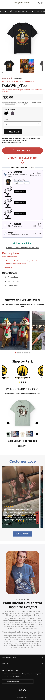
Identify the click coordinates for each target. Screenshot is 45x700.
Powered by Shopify (22, 697)
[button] (22, 174)
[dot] (15, 352)
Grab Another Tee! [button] (19, 191)
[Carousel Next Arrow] (39, 330)
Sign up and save (11, 670)
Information (9, 657)
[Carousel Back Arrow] (6, 372)
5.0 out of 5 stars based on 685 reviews (22, 248)
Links (5, 663)
